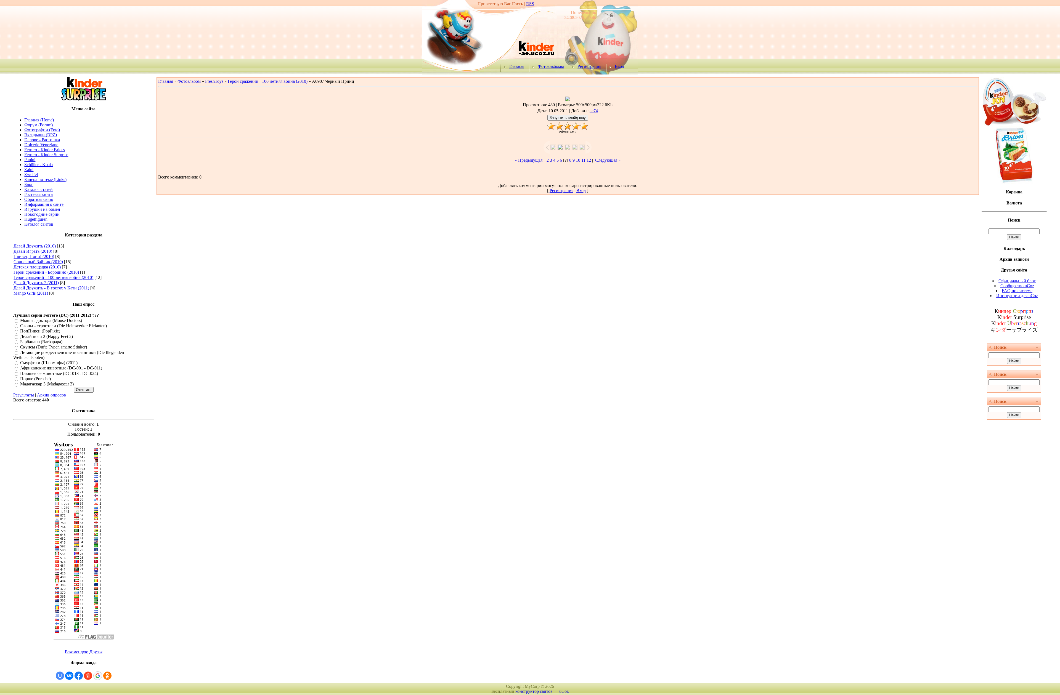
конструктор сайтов (534, 691)
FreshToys (214, 81)
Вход (619, 66)
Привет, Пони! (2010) (34, 256)
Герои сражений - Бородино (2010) (46, 272)
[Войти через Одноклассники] (107, 676)
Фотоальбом (189, 81)
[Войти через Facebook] (79, 676)
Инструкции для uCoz (1017, 295)
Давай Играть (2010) (33, 251)
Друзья (95, 651)
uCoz (564, 691)
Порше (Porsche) (35, 378)
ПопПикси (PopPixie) (40, 331)
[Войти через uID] (60, 676)
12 (589, 160)
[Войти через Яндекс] (88, 676)
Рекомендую (76, 651)
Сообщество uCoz (1017, 285)
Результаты (23, 395)
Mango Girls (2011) (31, 293)
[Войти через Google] (97, 675)
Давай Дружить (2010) (35, 246)
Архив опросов (51, 395)
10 (578, 160)
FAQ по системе (1017, 290)
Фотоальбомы (551, 66)
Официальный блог (1017, 280)
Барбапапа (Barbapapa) (41, 341)
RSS (530, 3)
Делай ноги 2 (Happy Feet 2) (46, 336)
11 (583, 160)
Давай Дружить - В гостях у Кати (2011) (51, 288)
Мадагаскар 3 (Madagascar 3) (47, 384)
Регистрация (589, 66)
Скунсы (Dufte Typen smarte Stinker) (53, 347)
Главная (516, 66)
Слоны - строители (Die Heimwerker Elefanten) (63, 325)
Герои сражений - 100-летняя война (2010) (53, 277)
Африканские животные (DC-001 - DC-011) (61, 368)
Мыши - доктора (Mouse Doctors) (51, 320)
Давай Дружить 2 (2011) (36, 282)
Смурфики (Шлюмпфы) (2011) (49, 362)
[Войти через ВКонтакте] (69, 676)
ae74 (594, 110)
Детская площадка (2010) (37, 267)
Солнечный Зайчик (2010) (38, 261)
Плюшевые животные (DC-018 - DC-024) (59, 373)
